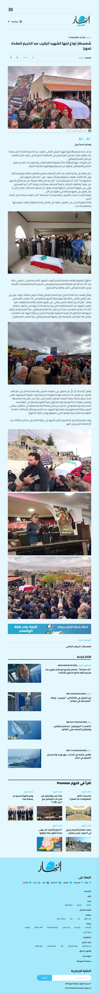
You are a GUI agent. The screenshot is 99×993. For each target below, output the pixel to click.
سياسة (88, 904)
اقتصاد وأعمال (85, 910)
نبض (43, 882)
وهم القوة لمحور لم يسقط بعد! (23, 797)
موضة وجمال (73, 945)
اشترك (44, 978)
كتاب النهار (86, 791)
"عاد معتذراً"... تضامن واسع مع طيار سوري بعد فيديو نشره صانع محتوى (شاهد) (68, 671)
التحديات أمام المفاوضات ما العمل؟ (80, 797)
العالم (88, 693)
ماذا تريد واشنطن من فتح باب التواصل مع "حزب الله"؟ (51, 799)
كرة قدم (88, 927)
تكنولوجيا (87, 937)
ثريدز (35, 882)
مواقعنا (14, 22)
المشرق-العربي (84, 665)
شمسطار (86, 646)
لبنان (89, 722)
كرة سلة (77, 927)
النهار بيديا (87, 956)
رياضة (89, 923)
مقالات (88, 915)
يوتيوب (65, 882)
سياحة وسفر (51, 945)
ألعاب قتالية (38, 927)
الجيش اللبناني (73, 646)
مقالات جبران (61, 918)
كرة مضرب (66, 927)
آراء (78, 918)
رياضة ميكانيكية (52, 927)
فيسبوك (77, 882)
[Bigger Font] (80, 139)
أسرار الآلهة (68, 904)
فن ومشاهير (86, 945)
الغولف (27, 927)
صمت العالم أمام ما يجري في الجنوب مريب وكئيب (78, 831)
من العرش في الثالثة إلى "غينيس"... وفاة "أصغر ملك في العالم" (71, 699)
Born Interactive (71, 988)
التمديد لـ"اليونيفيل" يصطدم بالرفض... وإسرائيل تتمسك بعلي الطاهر (72, 727)
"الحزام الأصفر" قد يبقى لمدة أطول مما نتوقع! (50, 831)
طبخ (62, 945)
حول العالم (39, 945)
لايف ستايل (86, 942)
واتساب (25, 882)
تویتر (86, 882)
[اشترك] (49, 629)
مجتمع (88, 37)
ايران (89, 896)
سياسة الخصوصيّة (84, 961)
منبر (71, 918)
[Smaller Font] (88, 139)
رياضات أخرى (87, 932)
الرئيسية (87, 891)
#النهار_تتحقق (85, 951)
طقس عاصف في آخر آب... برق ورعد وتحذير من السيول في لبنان (69, 756)
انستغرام (54, 882)
